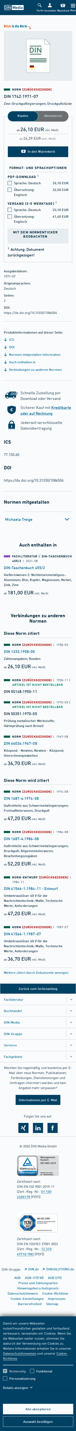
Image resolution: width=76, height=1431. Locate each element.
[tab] (38, 519)
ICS (11, 339)
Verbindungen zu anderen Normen (35, 369)
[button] (49, 7)
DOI (11, 347)
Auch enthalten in (21, 362)
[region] (38, 1358)
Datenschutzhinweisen (19, 1353)
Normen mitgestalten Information (34, 354)
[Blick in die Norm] (38, 52)
